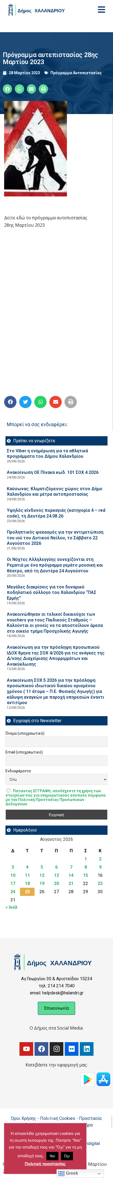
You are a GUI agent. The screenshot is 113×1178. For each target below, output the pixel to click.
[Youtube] (26, 1049)
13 (56, 875)
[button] (7, 89)
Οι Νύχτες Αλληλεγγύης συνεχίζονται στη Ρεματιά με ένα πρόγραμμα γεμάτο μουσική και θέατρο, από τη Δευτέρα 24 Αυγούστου (55, 565)
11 (27, 875)
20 (56, 883)
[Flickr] (71, 1049)
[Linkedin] (87, 1049)
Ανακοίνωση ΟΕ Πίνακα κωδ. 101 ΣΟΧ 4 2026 (52, 472)
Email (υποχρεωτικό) (24, 752)
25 (27, 891)
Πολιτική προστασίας (45, 1163)
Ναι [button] (52, 1156)
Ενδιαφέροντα (18, 771)
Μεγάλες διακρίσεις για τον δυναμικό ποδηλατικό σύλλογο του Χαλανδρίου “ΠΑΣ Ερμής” (51, 592)
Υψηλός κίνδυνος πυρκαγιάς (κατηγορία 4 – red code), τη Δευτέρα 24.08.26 (56, 513)
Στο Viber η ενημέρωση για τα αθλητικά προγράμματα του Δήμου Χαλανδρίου (47, 453)
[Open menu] (101, 9)
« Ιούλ (11, 907)
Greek (71, 1173)
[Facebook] (41, 1049)
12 (41, 875)
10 (12, 875)
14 (71, 875)
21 (71, 883)
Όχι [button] (67, 1156)
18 (27, 883)
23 (100, 883)
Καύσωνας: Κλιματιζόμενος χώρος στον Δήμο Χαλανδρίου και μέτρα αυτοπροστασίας (54, 491)
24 (12, 891)
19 (41, 883)
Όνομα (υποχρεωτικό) (24, 733)
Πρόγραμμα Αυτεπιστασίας (76, 73)
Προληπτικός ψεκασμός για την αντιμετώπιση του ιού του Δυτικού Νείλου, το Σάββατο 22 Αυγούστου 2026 (55, 538)
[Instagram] (56, 1049)
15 (85, 875)
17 (12, 883)
